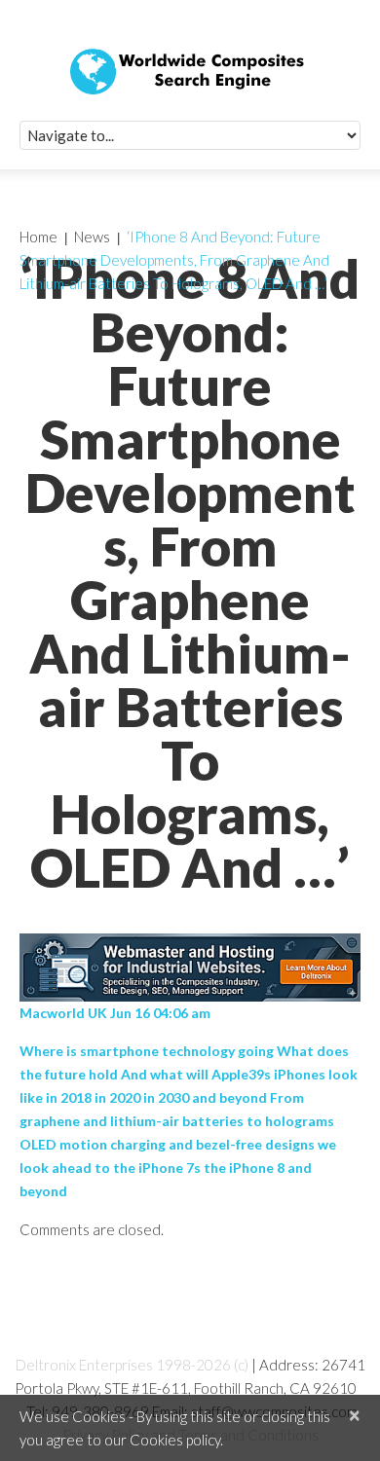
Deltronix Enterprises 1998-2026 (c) (132, 1364)
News (92, 236)
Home (38, 236)
